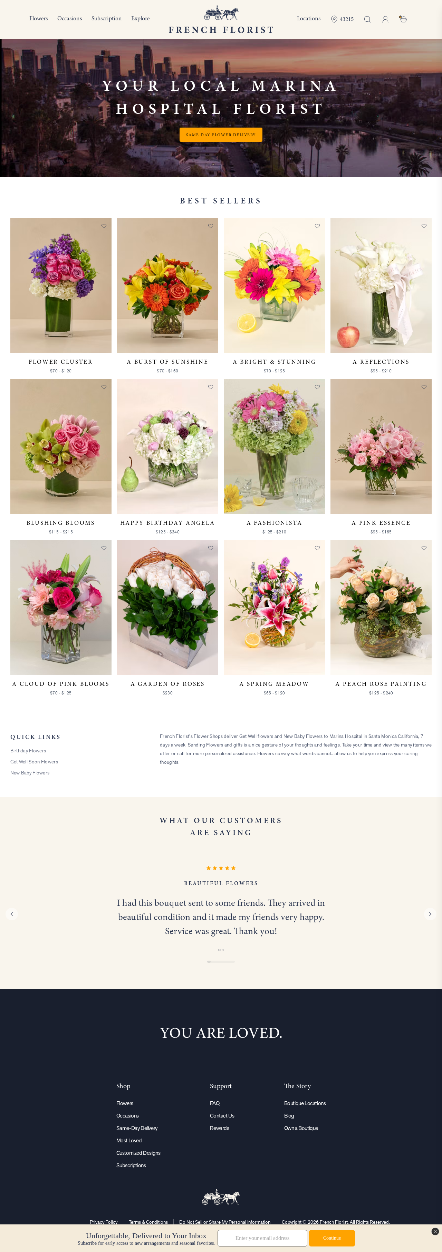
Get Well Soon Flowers (34, 762)
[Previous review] (12, 914)
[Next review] (430, 914)
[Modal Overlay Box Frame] (221, 1238)
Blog (289, 1115)
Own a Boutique (301, 1128)
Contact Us (222, 1115)
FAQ (214, 1103)
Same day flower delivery (221, 135)
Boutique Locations (305, 1103)
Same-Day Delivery (136, 1128)
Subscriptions (131, 1165)
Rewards (219, 1128)
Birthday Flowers (28, 751)
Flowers (124, 1103)
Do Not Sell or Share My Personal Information (224, 1222)
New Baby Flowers (30, 773)
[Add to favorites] (104, 226)
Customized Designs (138, 1152)
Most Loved (129, 1140)
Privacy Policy (103, 1222)
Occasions (127, 1115)
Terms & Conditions (148, 1222)
